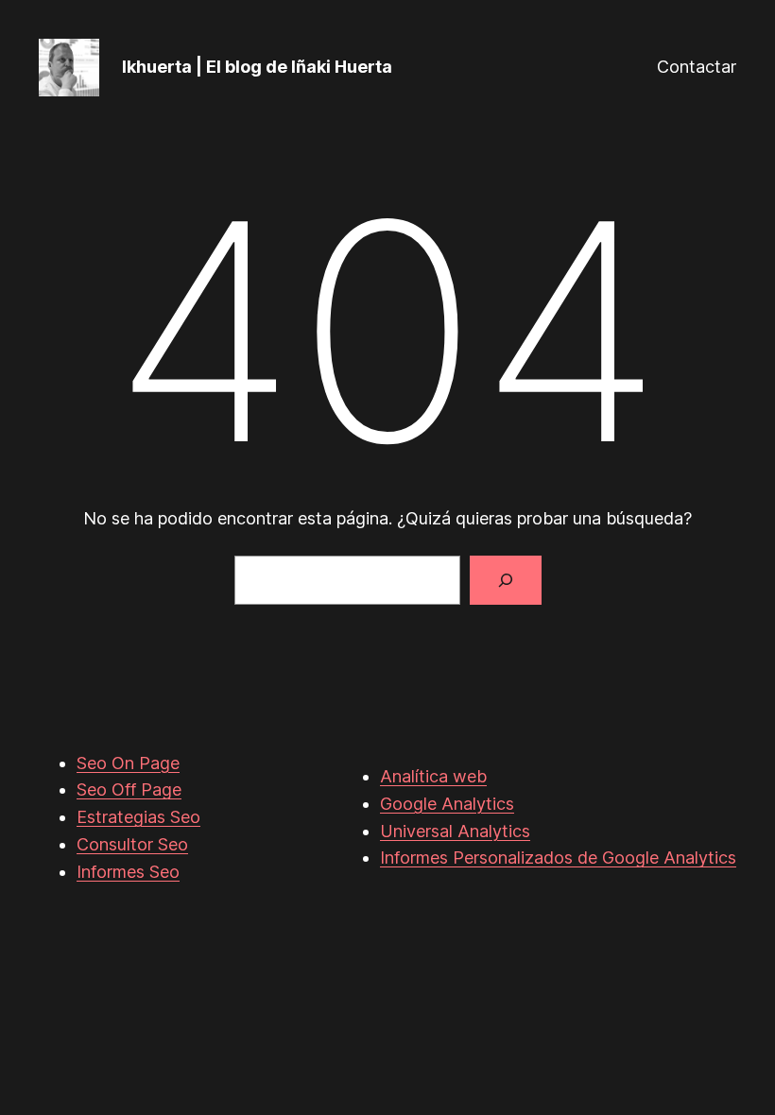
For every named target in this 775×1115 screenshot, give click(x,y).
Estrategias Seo (138, 817)
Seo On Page (128, 763)
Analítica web (433, 776)
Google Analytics (447, 804)
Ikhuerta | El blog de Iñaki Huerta (257, 67)
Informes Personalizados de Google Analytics (558, 857)
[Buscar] (506, 580)
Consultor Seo (132, 844)
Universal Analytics (455, 831)
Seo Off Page (129, 789)
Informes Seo (128, 872)
